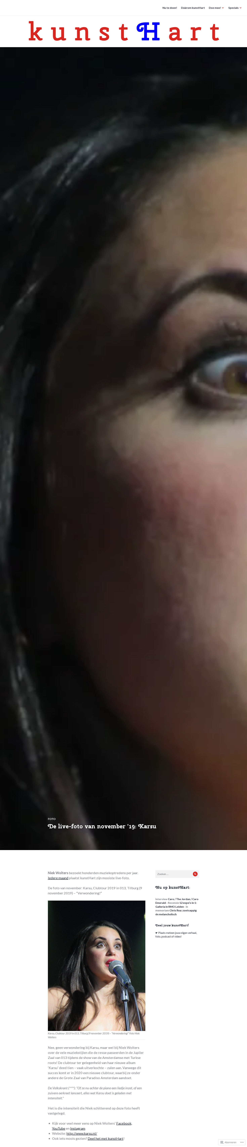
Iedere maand (58, 878)
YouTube (58, 1128)
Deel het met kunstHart (105, 1138)
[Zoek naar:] (177, 873)
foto (52, 818)
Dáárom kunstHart (193, 7)
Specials (233, 7)
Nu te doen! (169, 7)
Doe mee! (215, 7)
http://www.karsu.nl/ (82, 1133)
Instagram (77, 1128)
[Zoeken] (195, 874)
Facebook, (124, 1123)
